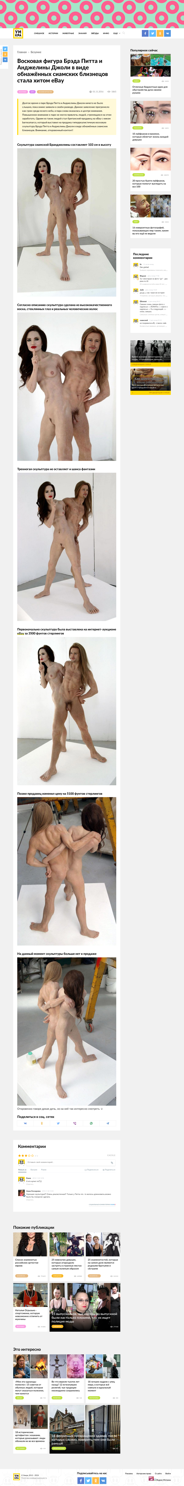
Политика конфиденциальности (34, 1478)
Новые (22, 1169)
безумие (36, 52)
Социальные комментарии (102, 1204)
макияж (138, 128)
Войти (168, 1474)
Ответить (29, 1184)
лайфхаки (138, 175)
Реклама (129, 1474)
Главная (22, 52)
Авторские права (143, 1474)
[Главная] (18, 33)
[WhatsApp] (91, 1123)
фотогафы (94, 1398)
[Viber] (74, 1123)
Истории (53, 33)
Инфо (106, 33)
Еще (115, 33)
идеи (136, 81)
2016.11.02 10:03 (47, 1191)
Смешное (39, 33)
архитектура (59, 1448)
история (21, 1448)
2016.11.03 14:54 (38, 1178)
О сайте (158, 1474)
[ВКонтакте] (5, 59)
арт (32, 92)
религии (57, 1398)
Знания (82, 33)
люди (19, 1398)
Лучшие (33, 1169)
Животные (68, 33)
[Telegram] (107, 1123)
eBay (20, 633)
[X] (5, 49)
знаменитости (45, 92)
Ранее (43, 1169)
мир (136, 222)
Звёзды (95, 33)
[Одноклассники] (5, 54)
